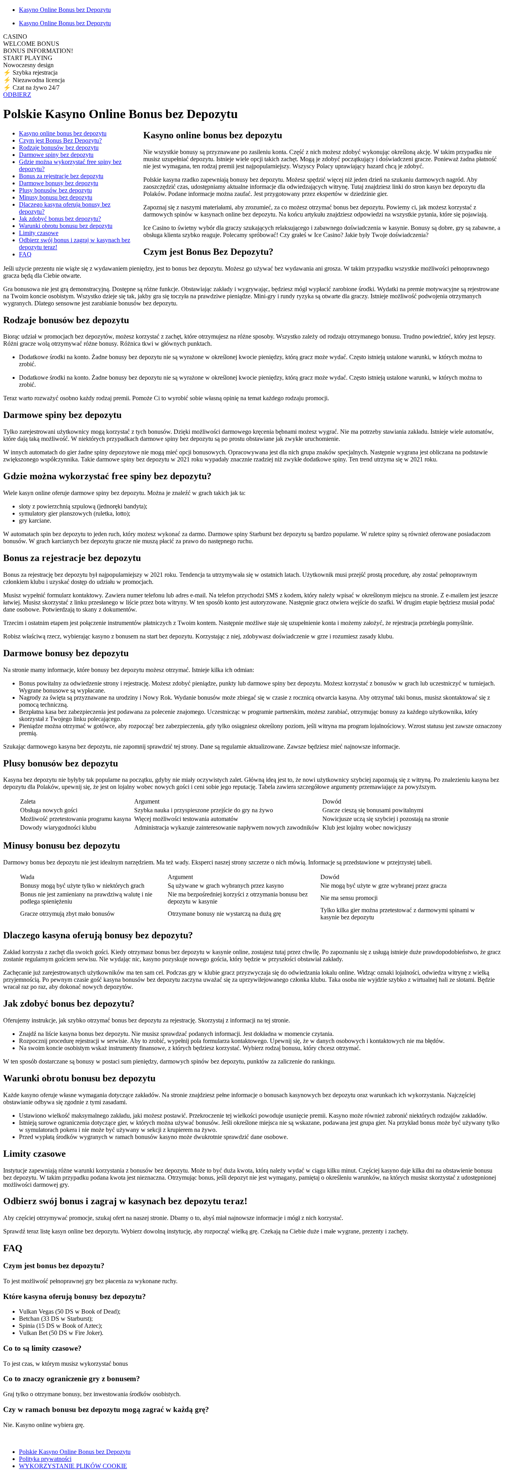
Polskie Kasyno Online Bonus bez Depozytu (75, 1451)
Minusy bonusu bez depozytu (55, 197)
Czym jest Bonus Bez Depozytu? (60, 140)
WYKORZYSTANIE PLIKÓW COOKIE (73, 1466)
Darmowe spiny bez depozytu (56, 154)
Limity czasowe (38, 233)
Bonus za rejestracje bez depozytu (61, 176)
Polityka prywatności (45, 1458)
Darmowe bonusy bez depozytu (58, 183)
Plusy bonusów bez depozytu (55, 190)
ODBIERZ (17, 94)
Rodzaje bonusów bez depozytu (59, 147)
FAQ (25, 254)
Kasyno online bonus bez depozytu (63, 133)
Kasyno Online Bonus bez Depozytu (65, 9)
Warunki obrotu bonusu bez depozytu (65, 225)
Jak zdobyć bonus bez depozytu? (60, 218)
